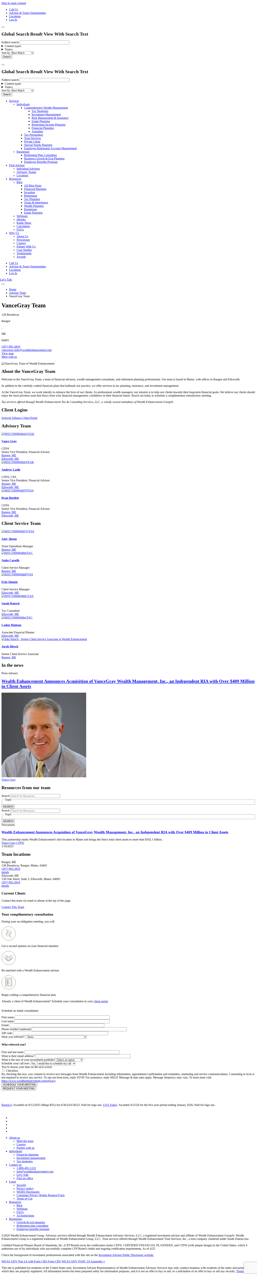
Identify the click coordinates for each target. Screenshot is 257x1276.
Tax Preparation (33, 134)
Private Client (32, 141)
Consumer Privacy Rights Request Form (41, 1195)
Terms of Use (25, 1198)
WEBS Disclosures (28, 1191)
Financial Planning (43, 128)
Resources (15, 178)
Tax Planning (32, 199)
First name (8, 1017)
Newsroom (23, 239)
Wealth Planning (34, 205)
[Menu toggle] (3, 64)
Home (12, 289)
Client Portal (29, 418)
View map (8, 353)
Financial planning (28, 1154)
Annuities (37, 131)
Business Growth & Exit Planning (44, 158)
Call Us (13, 9)
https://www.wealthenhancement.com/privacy (29, 1080)
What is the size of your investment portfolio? (28, 1059)
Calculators (23, 226)
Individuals (23, 104)
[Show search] (3, 27)
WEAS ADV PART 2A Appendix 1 (83, 1261)
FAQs (20, 229)
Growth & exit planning (31, 1222)
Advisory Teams (26, 172)
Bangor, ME (9, 455)
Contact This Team (13, 907)
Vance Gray (9, 779)
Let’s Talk (6, 279)
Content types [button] (13, 46)
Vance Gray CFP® (13, 842)
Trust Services (32, 138)
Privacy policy (25, 1188)
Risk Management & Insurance (50, 117)
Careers (21, 243)
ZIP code (7, 1033)
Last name (8, 1021)
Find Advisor (17, 165)
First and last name (13, 1052)
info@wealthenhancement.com (35, 1171)
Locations (15, 16)
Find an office (25, 1178)
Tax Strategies (40, 111)
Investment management (31, 1158)
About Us (22, 236)
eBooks (21, 219)
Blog (19, 182)
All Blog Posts (32, 185)
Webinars (22, 216)
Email (5, 1025)
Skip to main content (14, 3)
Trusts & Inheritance (36, 202)
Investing (29, 192)
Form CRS (54, 1261)
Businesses (23, 151)
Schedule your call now (16, 1063)
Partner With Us (26, 246)
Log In (13, 19)
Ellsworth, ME (10, 458)
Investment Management (46, 114)
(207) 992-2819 (11, 346)
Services (14, 101)
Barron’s (7, 1105)
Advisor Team (17, 292)
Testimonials (24, 253)
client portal (101, 1001)
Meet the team (25, 1141)
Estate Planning (41, 121)
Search (6, 795)
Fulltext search (10, 42)
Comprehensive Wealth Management (46, 107)
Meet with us (9, 356)
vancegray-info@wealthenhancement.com (27, 350)
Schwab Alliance (12, 418)
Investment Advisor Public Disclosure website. (126, 1255)
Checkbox (12, 1070)
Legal (12, 1181)
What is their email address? (18, 1056)
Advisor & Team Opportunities (27, 12)
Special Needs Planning (38, 145)
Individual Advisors (28, 168)
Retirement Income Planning (48, 124)
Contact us (15, 1164)
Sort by (6, 52)
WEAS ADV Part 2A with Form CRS (24, 1261)
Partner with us (25, 1147)
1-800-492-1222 (26, 1168)
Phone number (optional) (16, 1029)
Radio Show (24, 222)
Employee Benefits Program (41, 161)
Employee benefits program (33, 1229)
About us (14, 1137)
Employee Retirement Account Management (50, 148)
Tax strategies (25, 1161)
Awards (21, 256)
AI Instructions (25, 1215)
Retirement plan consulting (32, 1225)
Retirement (30, 195)
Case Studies (24, 250)
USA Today (110, 1105)
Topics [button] (9, 49)
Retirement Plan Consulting (40, 155)
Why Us (14, 233)
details (5, 872)
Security (21, 1185)
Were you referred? (13, 1036)
